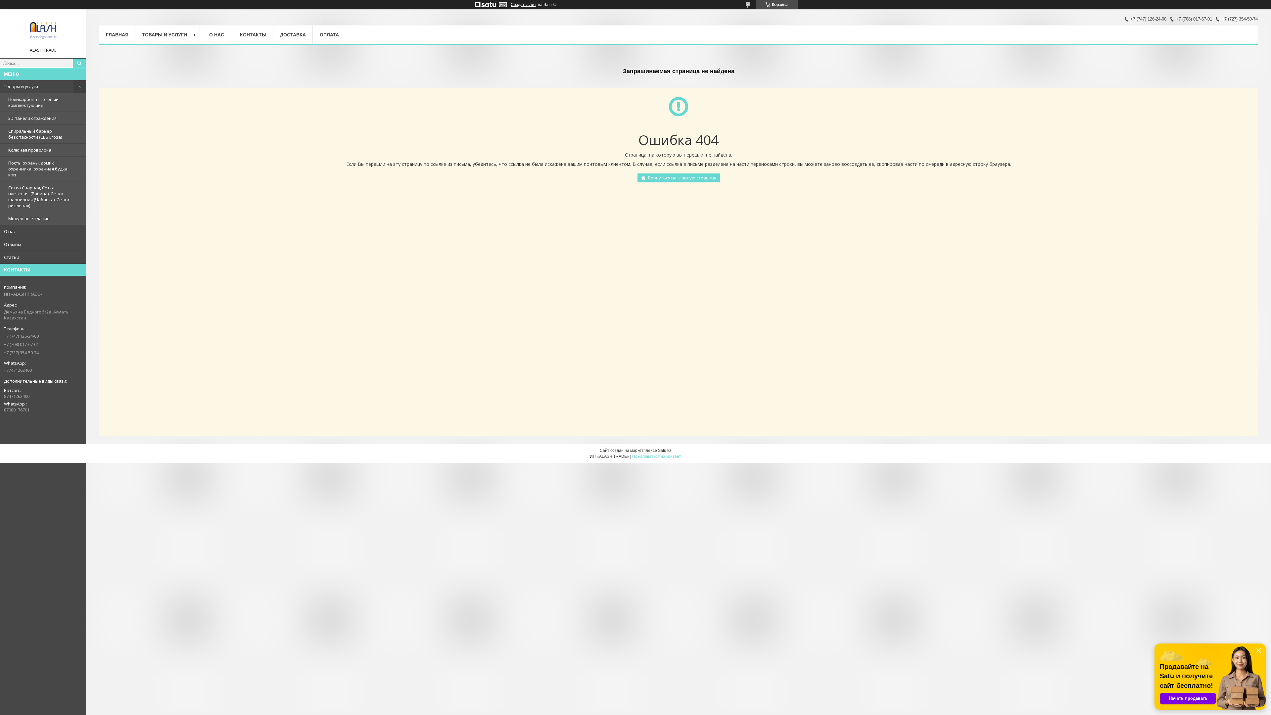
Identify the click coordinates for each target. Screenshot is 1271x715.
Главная (117, 34)
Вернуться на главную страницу (682, 178)
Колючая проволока (29, 150)
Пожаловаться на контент (656, 456)
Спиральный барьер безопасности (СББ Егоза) (35, 134)
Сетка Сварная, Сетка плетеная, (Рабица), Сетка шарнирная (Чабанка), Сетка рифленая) (38, 197)
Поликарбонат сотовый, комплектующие (34, 102)
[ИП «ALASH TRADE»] (43, 30)
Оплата (329, 34)
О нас (10, 231)
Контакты (253, 34)
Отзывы (12, 244)
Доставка (293, 34)
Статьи (11, 257)
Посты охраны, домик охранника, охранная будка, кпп (38, 169)
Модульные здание (29, 218)
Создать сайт (523, 4)
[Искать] (79, 63)
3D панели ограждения (32, 118)
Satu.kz (664, 450)
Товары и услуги (21, 86)
